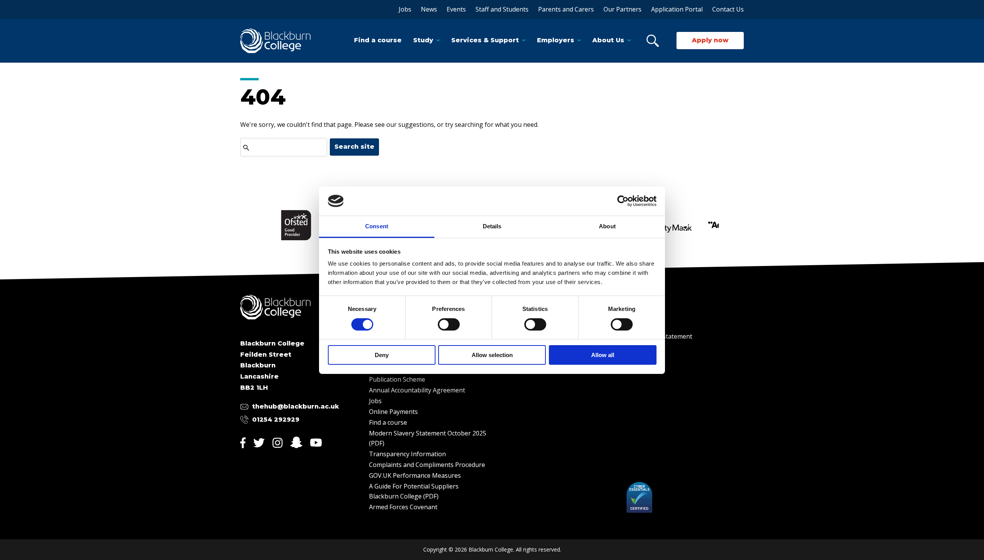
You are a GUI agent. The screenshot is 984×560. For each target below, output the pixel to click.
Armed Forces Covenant (403, 507)
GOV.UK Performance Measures (415, 475)
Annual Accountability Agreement (417, 390)
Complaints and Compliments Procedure (427, 464)
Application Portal (677, 9)
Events (456, 9)
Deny (382, 355)
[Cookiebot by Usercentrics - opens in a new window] (623, 201)
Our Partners (622, 9)
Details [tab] (492, 226)
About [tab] (607, 226)
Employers (555, 40)
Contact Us (728, 9)
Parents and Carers (566, 9)
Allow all (602, 355)
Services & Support (485, 40)
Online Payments (393, 411)
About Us (608, 40)
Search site (354, 146)
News (429, 9)
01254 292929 (275, 419)
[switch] (449, 324)
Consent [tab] (376, 226)
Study (423, 40)
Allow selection (492, 355)
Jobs (405, 9)
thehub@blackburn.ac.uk (295, 406)
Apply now (710, 40)
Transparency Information (407, 454)
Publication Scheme (397, 379)
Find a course (378, 40)
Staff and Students (502, 9)
